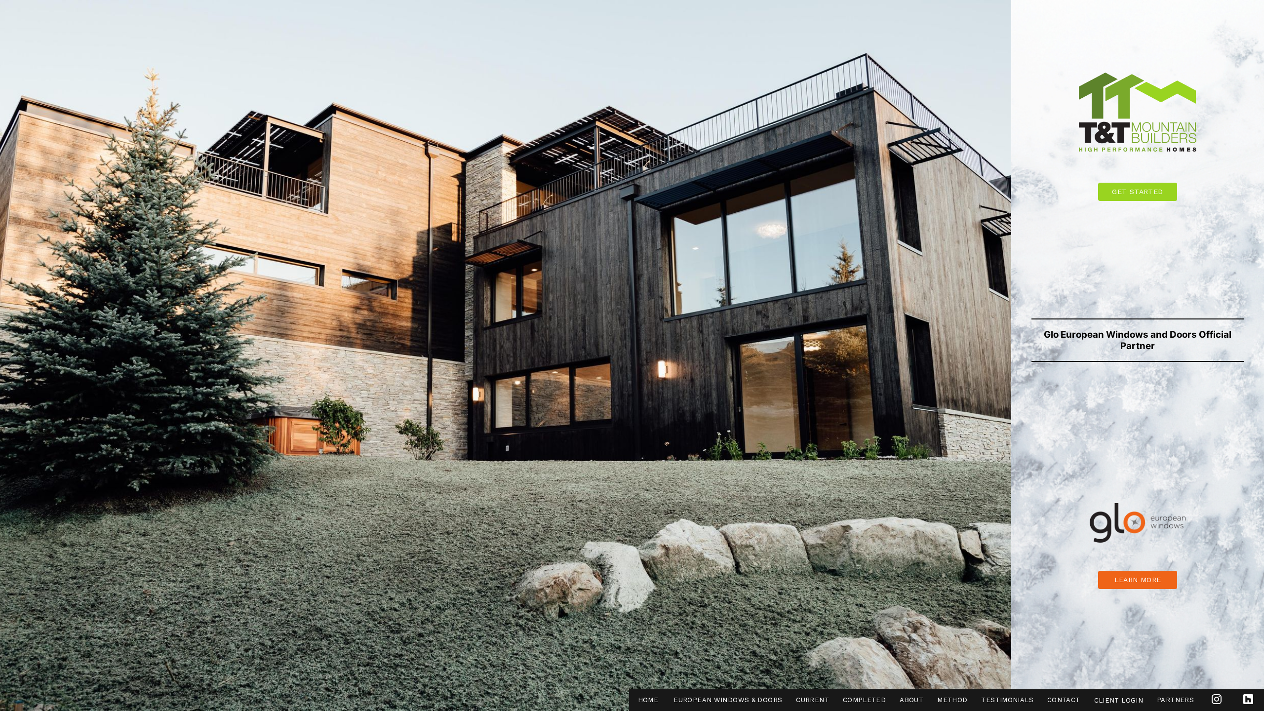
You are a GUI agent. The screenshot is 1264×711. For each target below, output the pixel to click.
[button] (1137, 580)
